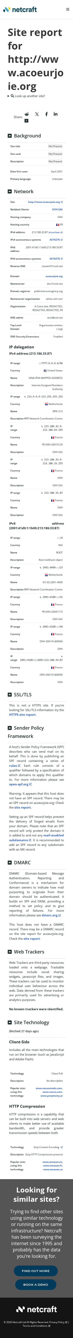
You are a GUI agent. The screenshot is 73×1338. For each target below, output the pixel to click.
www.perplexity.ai (52, 1095)
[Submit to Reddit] (27, 113)
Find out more (36, 1271)
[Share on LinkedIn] (55, 113)
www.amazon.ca (53, 1169)
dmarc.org (49, 915)
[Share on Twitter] (36, 113)
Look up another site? (29, 96)
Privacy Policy (56, 1322)
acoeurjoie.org (54, 276)
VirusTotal (54, 232)
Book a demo (35, 1285)
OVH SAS (57, 209)
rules (13, 766)
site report (22, 807)
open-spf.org (18, 784)
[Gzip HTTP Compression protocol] (61, 1147)
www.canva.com (52, 1092)
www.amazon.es (52, 1162)
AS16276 (55, 239)
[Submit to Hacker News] (26, 120)
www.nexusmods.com (49, 1088)
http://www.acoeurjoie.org (44, 202)
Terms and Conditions (35, 1326)
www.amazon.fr (52, 1165)
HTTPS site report (22, 714)
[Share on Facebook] (46, 113)
